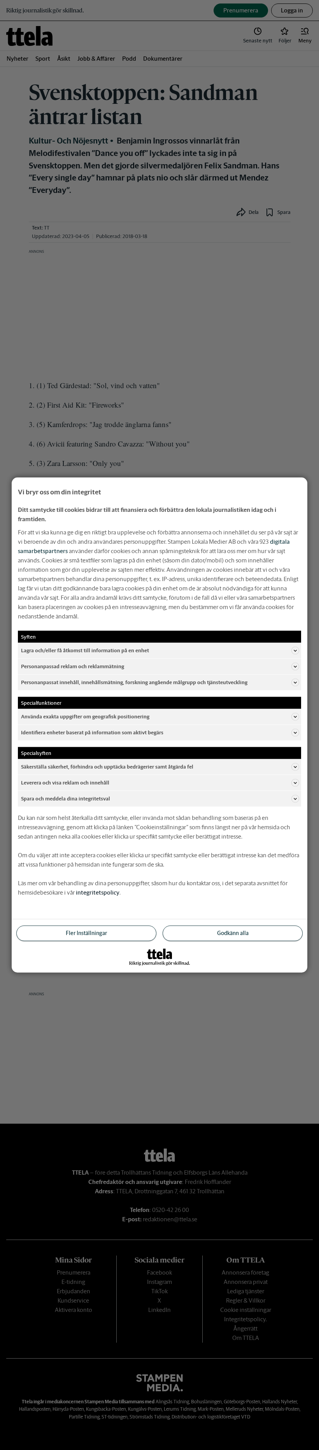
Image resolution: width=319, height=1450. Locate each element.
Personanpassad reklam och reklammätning (72, 666)
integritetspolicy (97, 892)
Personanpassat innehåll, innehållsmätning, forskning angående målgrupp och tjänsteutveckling (134, 682)
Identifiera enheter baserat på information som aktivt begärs (92, 732)
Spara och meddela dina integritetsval (65, 798)
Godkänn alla (233, 933)
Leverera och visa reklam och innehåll (65, 782)
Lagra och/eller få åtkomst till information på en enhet (85, 650)
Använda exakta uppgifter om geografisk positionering (85, 716)
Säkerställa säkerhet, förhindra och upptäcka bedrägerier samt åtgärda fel (107, 766)
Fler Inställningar (86, 933)
